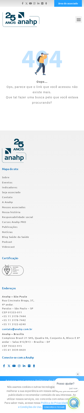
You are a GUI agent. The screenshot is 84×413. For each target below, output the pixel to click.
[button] (78, 19)
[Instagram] (34, 3)
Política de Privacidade (54, 403)
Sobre (6, 177)
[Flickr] (42, 3)
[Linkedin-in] (38, 3)
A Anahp (7, 202)
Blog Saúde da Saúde (15, 237)
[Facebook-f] (23, 3)
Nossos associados (13, 207)
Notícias (7, 232)
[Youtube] (30, 3)
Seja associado (11, 192)
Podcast (7, 242)
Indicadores (9, 187)
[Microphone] (46, 3)
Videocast (8, 246)
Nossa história (11, 212)
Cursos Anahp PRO (14, 222)
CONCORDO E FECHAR (54, 407)
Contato (7, 197)
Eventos (7, 182)
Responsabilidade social (17, 217)
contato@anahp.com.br (17, 329)
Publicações (10, 227)
